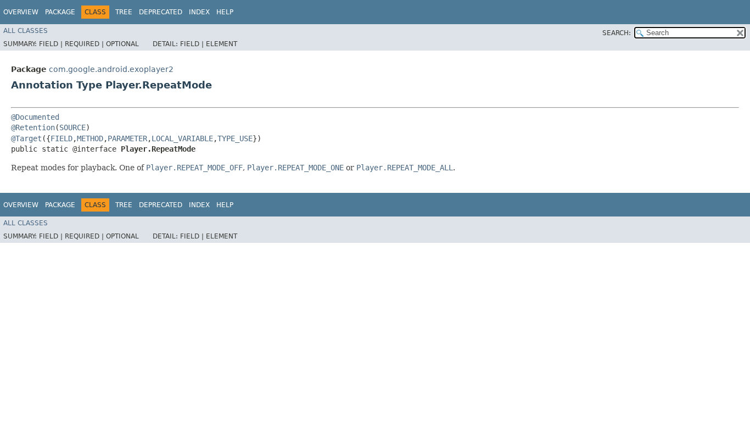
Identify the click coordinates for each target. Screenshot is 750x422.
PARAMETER (127, 138)
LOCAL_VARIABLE (182, 138)
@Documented (35, 117)
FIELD (61, 138)
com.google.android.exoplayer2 (111, 69)
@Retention (33, 127)
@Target (26, 138)
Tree (123, 12)
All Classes (25, 31)
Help (224, 12)
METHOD (90, 138)
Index (199, 12)
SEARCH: (616, 33)
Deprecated (160, 12)
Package (60, 12)
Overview (20, 12)
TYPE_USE (235, 138)
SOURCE (72, 127)
